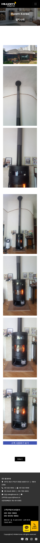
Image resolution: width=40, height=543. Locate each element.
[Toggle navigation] (35, 4)
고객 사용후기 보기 (20, 443)
